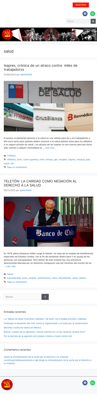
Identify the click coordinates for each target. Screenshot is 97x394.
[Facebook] (85, 13)
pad (88, 159)
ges (56, 159)
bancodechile (14, 278)
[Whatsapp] (92, 13)
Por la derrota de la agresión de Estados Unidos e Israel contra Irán (38, 336)
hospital (63, 159)
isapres (72, 159)
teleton (82, 278)
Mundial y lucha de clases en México (22, 327)
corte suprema (30, 159)
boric (19, 159)
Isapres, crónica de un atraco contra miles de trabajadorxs (40, 67)
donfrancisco (44, 278)
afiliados (11, 159)
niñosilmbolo (64, 278)
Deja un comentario (17, 167)
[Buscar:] (23, 297)
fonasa (49, 159)
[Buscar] (45, 297)
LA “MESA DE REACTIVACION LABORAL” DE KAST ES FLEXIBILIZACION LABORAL (45, 319)
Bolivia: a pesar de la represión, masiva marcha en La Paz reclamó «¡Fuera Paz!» (44, 332)
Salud (10, 274)
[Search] (93, 21)
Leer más (50, 148)
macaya (81, 159)
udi (12, 163)
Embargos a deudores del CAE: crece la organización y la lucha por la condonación (46, 323)
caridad (32, 278)
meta (54, 278)
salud (6, 163)
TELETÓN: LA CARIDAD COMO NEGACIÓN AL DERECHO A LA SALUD (40, 183)
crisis (42, 159)
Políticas (11, 155)
